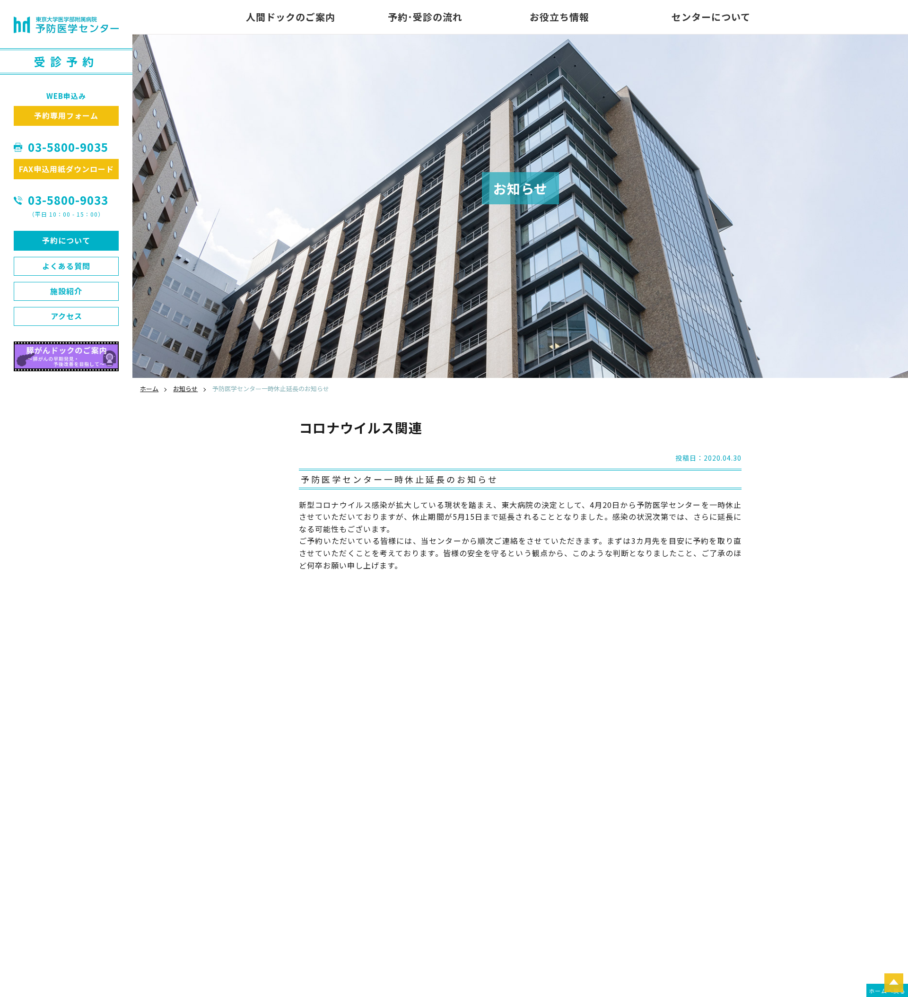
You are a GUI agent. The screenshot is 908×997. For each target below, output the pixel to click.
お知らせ (185, 388)
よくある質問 (66, 265)
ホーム (149, 388)
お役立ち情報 (559, 17)
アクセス (66, 316)
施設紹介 (66, 291)
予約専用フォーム (66, 115)
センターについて (711, 17)
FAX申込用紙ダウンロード (66, 169)
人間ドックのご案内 (290, 17)
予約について (66, 240)
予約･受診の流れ (425, 17)
